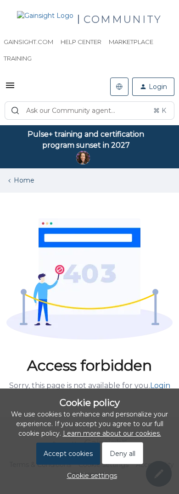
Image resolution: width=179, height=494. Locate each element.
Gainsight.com (28, 41)
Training (18, 58)
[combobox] (89, 110)
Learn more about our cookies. (112, 433)
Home (24, 180)
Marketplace (131, 41)
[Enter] (15, 110)
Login (160, 385)
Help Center (81, 41)
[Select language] (119, 87)
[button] (10, 88)
